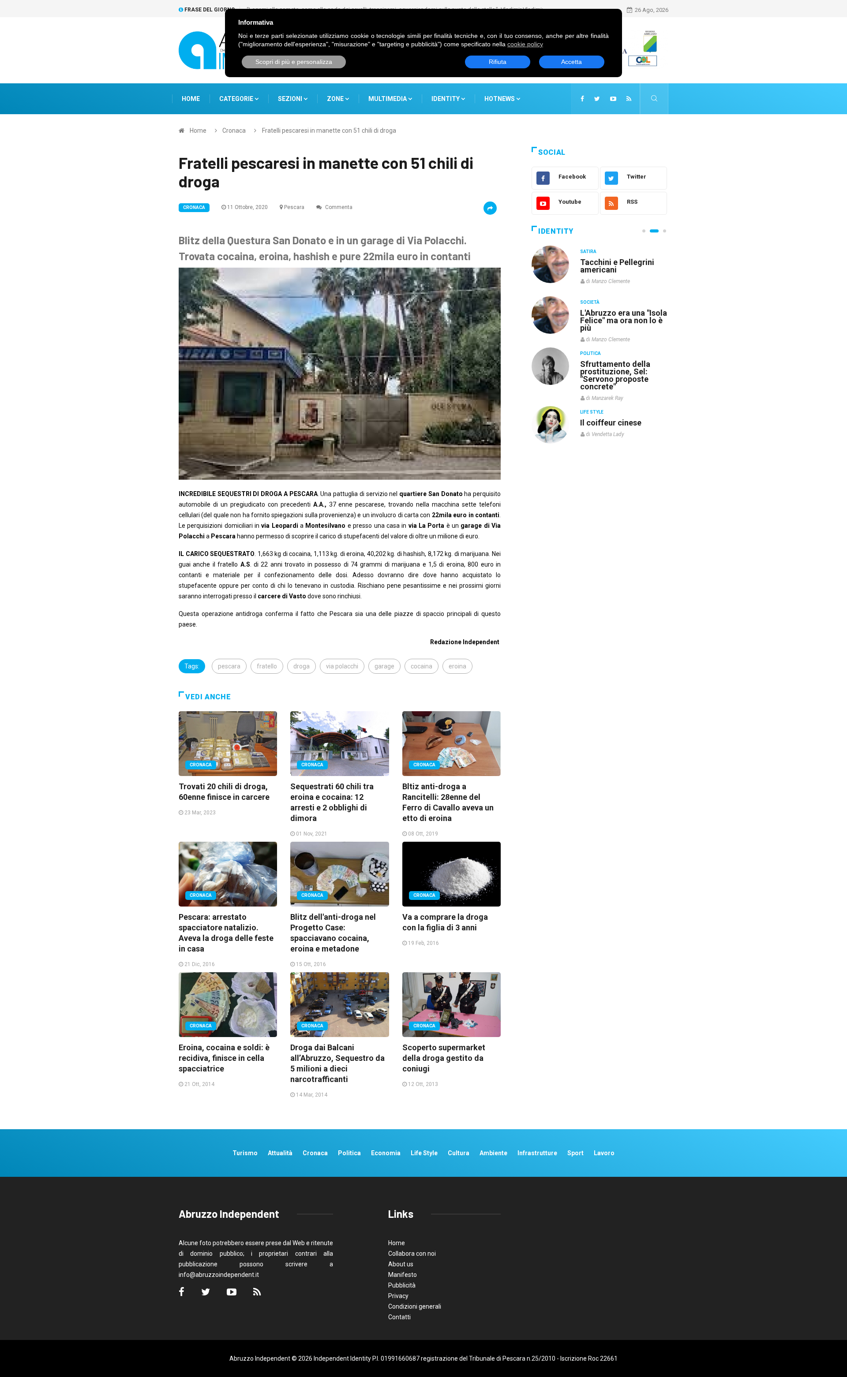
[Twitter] (597, 98)
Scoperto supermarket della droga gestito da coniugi (443, 1058)
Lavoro (604, 1153)
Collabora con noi (412, 1253)
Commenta (338, 207)
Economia (386, 1153)
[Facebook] (582, 98)
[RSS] (629, 98)
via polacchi (342, 666)
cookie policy (525, 44)
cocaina (421, 666)
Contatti (399, 1317)
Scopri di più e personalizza (293, 61)
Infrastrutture (537, 1153)
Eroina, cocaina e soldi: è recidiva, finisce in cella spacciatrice (224, 1058)
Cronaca (234, 130)
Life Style (591, 302)
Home (191, 98)
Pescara (294, 207)
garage (384, 666)
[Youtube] (613, 98)
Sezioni (291, 98)
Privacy (398, 1295)
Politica (590, 353)
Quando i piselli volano (621, 312)
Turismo (245, 1153)
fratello (267, 666)
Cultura (590, 251)
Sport (575, 1153)
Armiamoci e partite (616, 363)
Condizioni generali (414, 1306)
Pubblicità (402, 1285)
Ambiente (493, 1153)
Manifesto (402, 1274)
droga (301, 666)
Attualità (280, 1153)
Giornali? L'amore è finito (615, 418)
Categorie (237, 98)
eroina (457, 666)
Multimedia (388, 98)
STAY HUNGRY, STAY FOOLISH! (618, 265)
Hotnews (499, 98)
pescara (229, 666)
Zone (336, 98)
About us (400, 1264)
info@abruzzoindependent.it (219, 1274)
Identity (445, 98)
